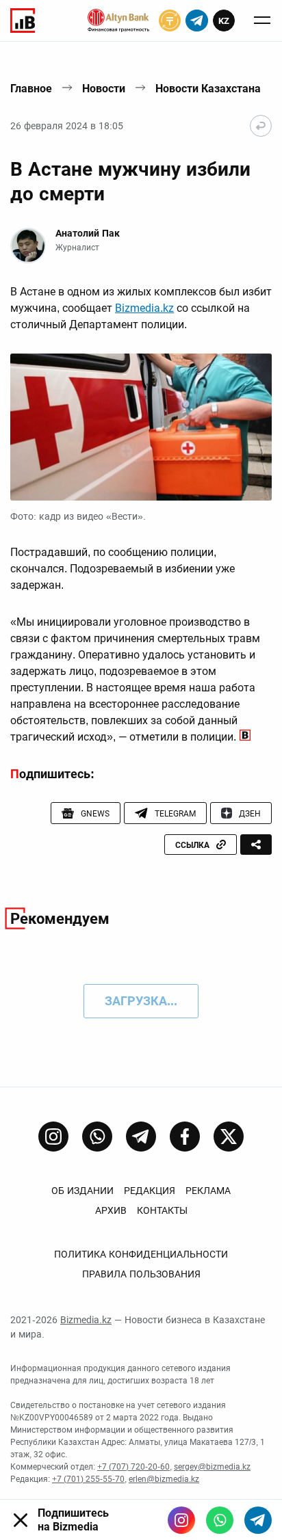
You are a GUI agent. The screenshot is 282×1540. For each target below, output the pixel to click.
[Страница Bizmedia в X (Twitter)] (229, 1136)
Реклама (208, 1190)
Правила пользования (141, 1274)
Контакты (162, 1210)
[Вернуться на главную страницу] (261, 126)
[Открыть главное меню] (262, 20)
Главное (31, 88)
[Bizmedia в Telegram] (258, 1520)
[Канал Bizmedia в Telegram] (141, 1136)
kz (223, 21)
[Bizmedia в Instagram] (181, 1520)
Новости (103, 88)
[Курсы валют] (169, 20)
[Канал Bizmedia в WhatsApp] (97, 1136)
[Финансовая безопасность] (118, 20)
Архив (111, 1210)
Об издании (82, 1190)
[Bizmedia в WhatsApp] (219, 1520)
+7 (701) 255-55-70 (88, 1479)
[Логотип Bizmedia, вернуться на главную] (22, 20)
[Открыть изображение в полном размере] (141, 427)
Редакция (149, 1190)
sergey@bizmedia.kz (212, 1467)
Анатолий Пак (87, 233)
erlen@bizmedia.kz (164, 1479)
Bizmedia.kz (144, 308)
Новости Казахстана (208, 88)
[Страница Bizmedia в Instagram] (53, 1136)
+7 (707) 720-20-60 (133, 1467)
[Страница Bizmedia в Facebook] (185, 1136)
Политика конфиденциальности (141, 1254)
